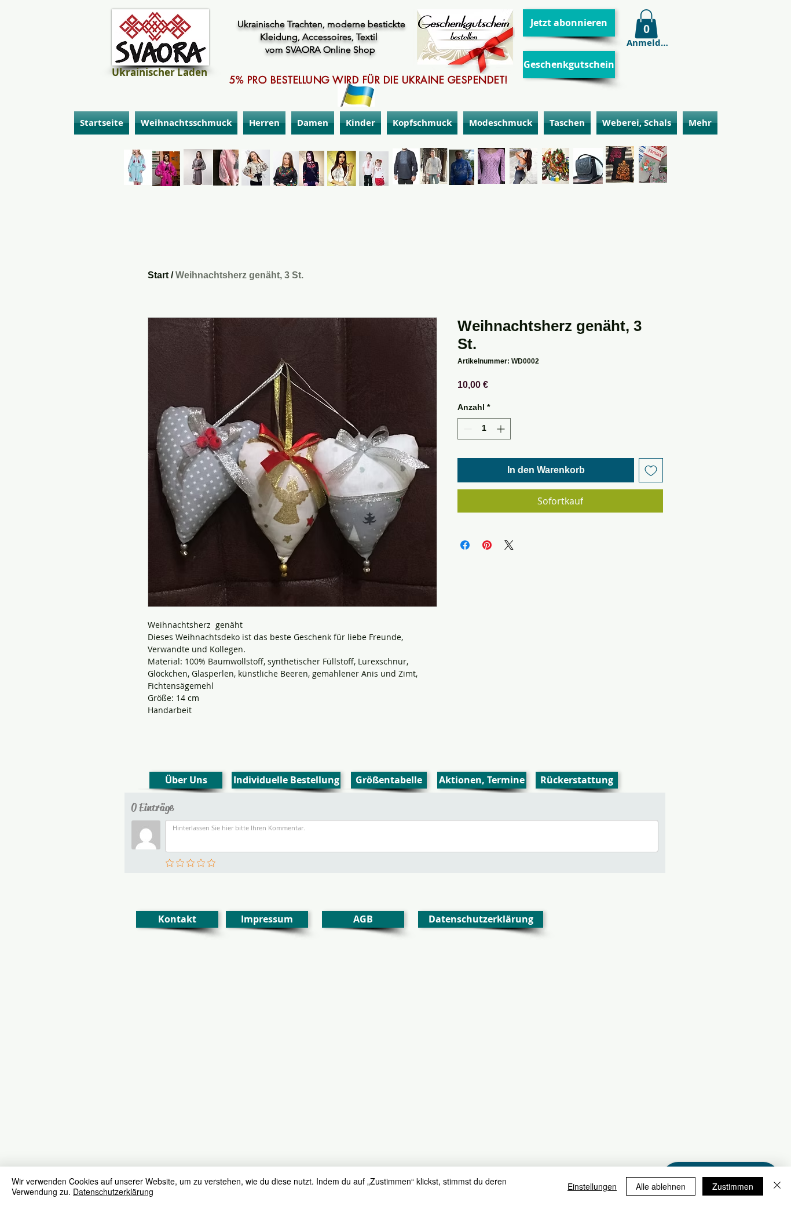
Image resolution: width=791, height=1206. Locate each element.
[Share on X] (509, 545)
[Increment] (502, 429)
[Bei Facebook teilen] (465, 545)
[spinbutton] (484, 429)
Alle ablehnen (661, 1186)
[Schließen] (777, 1186)
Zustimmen (732, 1186)
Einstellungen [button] (592, 1186)
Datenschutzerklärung (113, 1191)
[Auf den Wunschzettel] (651, 470)
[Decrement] (466, 429)
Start (158, 275)
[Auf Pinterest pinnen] (487, 545)
